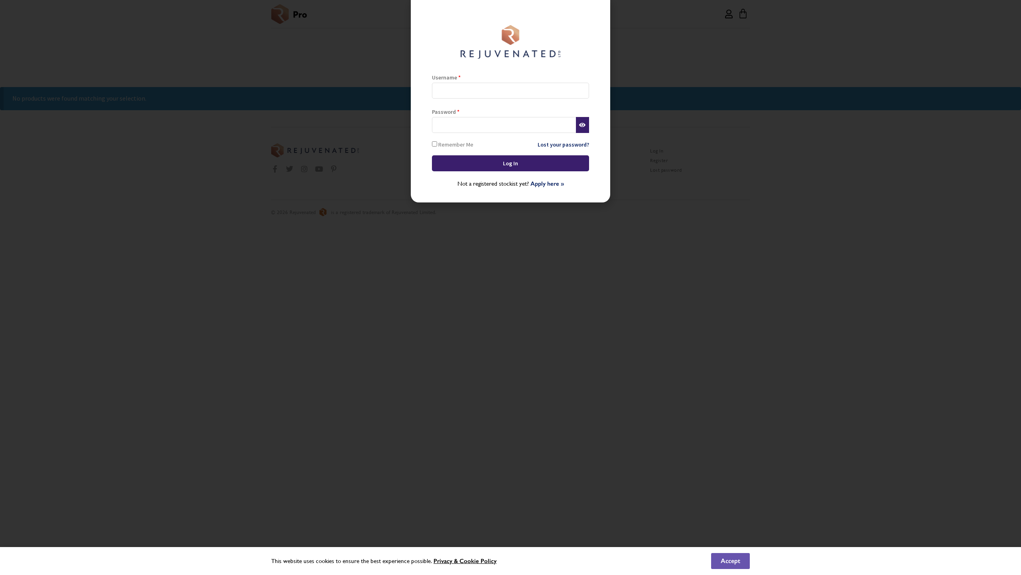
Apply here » (547, 183)
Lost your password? (563, 144)
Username (446, 77)
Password (445, 111)
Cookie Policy (478, 561)
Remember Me (455, 144)
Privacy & (446, 561)
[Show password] (582, 125)
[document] (510, 287)
